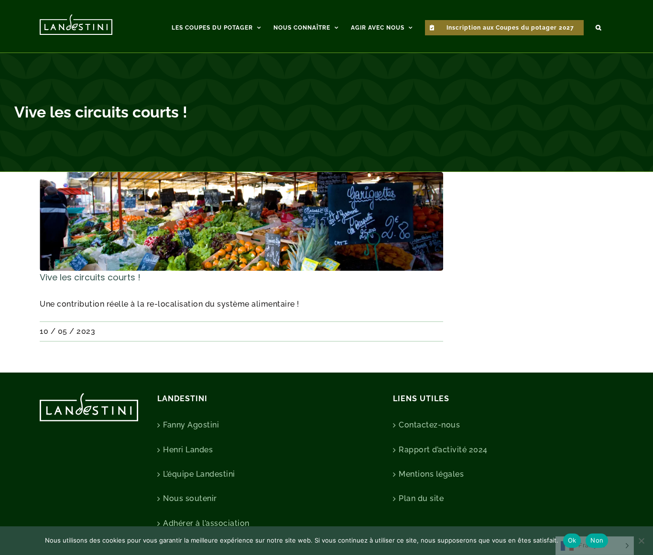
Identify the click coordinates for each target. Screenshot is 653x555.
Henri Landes (188, 449)
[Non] (641, 540)
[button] (598, 26)
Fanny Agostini (191, 424)
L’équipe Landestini (199, 474)
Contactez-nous (429, 424)
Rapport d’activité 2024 (443, 449)
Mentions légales (431, 474)
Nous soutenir (190, 498)
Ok (572, 540)
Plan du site (421, 498)
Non (596, 540)
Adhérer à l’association (206, 523)
